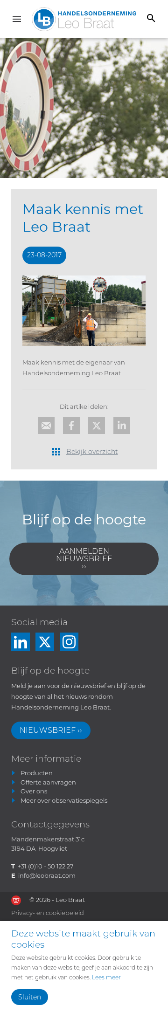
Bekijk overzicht (92, 451)
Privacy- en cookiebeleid (47, 912)
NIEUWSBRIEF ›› (51, 730)
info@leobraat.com (47, 875)
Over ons (34, 791)
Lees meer (106, 977)
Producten (37, 773)
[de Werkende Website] (16, 900)
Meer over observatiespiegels (64, 800)
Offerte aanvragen (48, 782)
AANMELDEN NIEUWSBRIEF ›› (84, 559)
